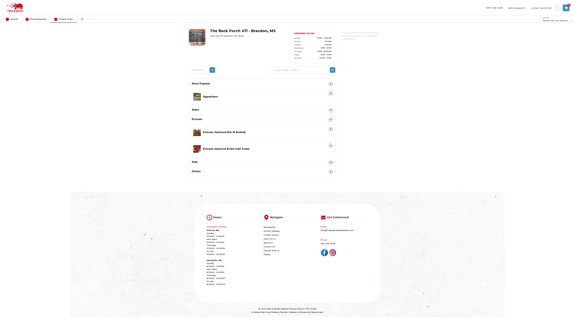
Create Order (64, 19)
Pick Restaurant (37, 19)
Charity (267, 254)
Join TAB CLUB (494, 8)
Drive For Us (270, 239)
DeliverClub (259, 312)
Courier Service (271, 235)
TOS (307, 309)
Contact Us (269, 246)
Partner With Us (272, 250)
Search (12, 19)
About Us (268, 243)
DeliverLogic (317, 312)
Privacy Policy (296, 309)
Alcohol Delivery (272, 231)
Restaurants (270, 227)
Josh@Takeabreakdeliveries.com (337, 230)
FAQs (314, 309)
